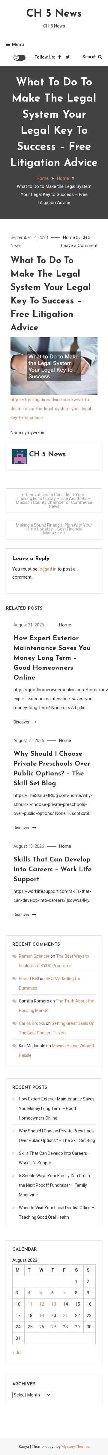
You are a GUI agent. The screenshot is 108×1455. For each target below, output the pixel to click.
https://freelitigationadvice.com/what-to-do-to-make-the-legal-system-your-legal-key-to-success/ (51, 408)
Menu (18, 44)
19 (41, 1315)
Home (69, 237)
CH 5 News (54, 14)
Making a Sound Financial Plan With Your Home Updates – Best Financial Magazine (54, 529)
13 (53, 1304)
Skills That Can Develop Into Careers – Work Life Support (53, 869)
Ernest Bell (29, 978)
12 (41, 1304)
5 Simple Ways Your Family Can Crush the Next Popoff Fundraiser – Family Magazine (54, 1185)
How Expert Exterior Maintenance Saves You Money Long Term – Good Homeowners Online (52, 658)
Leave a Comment (79, 245)
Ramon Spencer (34, 956)
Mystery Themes (76, 1446)
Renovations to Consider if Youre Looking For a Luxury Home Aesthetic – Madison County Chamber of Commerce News (54, 500)
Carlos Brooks (32, 1023)
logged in (47, 569)
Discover (22, 722)
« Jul (16, 1352)
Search (89, 56)
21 (65, 1315)
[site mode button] (20, 58)
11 (30, 1304)
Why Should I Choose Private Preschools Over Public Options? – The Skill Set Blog (57, 1136)
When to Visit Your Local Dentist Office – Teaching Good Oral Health (56, 1212)
